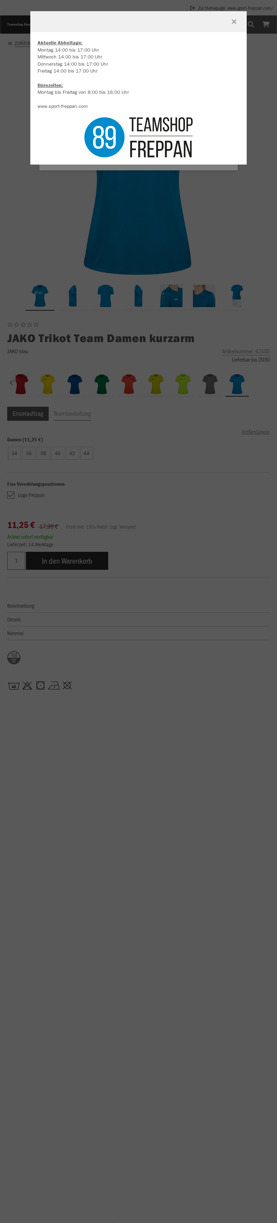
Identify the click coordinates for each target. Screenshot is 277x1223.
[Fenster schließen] (234, 21)
